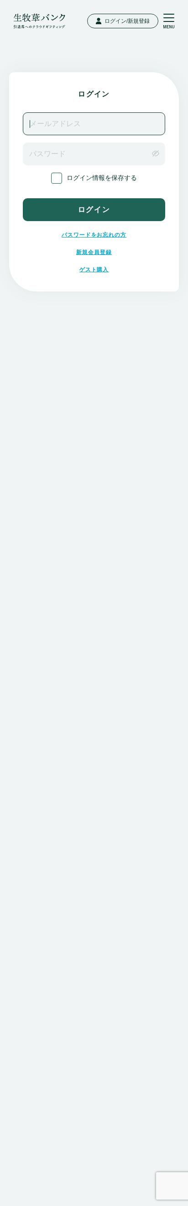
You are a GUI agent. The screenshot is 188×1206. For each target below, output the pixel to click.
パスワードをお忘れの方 (94, 235)
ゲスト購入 (94, 269)
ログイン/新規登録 (127, 21)
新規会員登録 (94, 252)
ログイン (94, 209)
